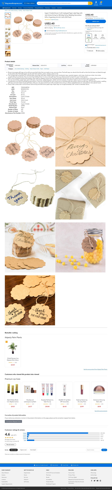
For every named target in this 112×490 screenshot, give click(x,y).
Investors (4, 479)
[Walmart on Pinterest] (100, 481)
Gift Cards (26, 481)
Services (14, 8)
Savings (20, 8)
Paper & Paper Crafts (27, 10)
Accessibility (49, 479)
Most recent (13, 450)
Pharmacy (47, 8)
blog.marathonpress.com (61, 30)
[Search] (90, 3)
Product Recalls (49, 481)
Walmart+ (26, 479)
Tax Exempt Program (51, 484)
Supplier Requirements (7, 484)
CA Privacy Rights (72, 477)
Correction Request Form (13, 421)
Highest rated (23, 450)
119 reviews (55, 19)
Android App (94, 475)
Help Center (55, 465)
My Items (59, 8)
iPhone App (93, 472)
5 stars (24, 433)
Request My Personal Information (76, 479)
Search (104, 450)
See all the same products (101, 411)
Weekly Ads (75, 465)
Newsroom (4, 477)
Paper (41, 68)
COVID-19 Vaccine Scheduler (53, 472)
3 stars (24, 436)
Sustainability (5, 481)
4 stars (24, 435)
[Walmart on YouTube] (97, 481)
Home (6, 10)
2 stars (24, 438)
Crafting (20, 10)
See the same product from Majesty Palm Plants (95, 369)
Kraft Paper (46, 68)
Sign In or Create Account (42, 465)
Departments (7, 8)
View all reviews (10, 444)
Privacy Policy (71, 475)
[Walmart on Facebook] (91, 481)
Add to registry (101, 50)
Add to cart (95, 21)
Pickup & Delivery (39, 8)
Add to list (90, 50)
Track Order (65, 465)
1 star (25, 440)
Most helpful (33, 450)
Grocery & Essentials (28, 8)
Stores (25, 475)
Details (97, 47)
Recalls (47, 477)
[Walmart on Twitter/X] (94, 481)
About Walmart (5, 472)
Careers (54, 8)
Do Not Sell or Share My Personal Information (85, 488)
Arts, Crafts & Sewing (13, 10)
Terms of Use (71, 472)
